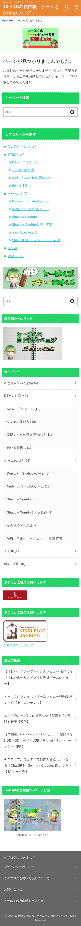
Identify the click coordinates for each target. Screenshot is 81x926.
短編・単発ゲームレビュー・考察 (36, 240)
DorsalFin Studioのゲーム (31, 201)
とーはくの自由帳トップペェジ (25, 900)
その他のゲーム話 (25, 232)
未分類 (12, 248)
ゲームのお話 (17, 193)
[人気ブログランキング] (25, 639)
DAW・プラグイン (25, 162)
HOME (9, 20)
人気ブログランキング (18, 645)
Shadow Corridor (24, 216)
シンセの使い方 (23, 170)
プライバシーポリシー (19, 866)
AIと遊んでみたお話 (22, 146)
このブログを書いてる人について (26, 878)
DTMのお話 (16, 154)
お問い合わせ (13, 889)
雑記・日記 (16, 256)
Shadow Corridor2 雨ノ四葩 (32, 224)
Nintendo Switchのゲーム (30, 209)
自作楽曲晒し (21, 185)
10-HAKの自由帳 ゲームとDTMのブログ (31, 9)
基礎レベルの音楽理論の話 (31, 178)
